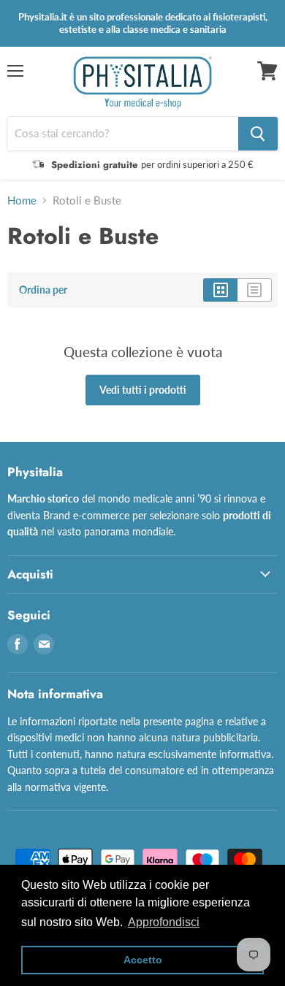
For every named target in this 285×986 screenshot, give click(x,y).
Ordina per (43, 290)
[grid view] (220, 290)
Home (22, 200)
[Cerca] (258, 133)
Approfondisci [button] (164, 922)
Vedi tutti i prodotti (142, 389)
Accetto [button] (142, 960)
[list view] (255, 290)
